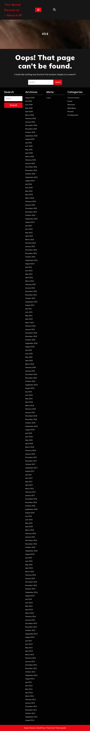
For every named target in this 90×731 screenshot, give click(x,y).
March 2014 (29, 613)
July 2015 (28, 558)
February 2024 (30, 201)
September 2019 (31, 385)
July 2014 (28, 599)
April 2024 (29, 194)
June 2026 (29, 105)
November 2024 (31, 170)
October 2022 (30, 257)
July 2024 (28, 184)
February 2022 (30, 284)
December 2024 (31, 167)
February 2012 (30, 699)
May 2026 (28, 108)
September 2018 (31, 426)
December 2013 (31, 623)
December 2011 (31, 706)
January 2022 (30, 288)
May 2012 (28, 689)
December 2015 (31, 540)
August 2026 (29, 98)
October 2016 (30, 506)
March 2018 (29, 447)
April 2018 (29, 443)
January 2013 (30, 661)
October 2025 (30, 132)
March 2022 (29, 281)
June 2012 (29, 686)
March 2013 (29, 654)
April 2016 (29, 526)
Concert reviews (73, 98)
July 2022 (28, 267)
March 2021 (29, 322)
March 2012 (29, 696)
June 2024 (29, 188)
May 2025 (28, 150)
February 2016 (30, 533)
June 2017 (29, 478)
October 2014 (30, 589)
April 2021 (29, 319)
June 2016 (29, 520)
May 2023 (28, 233)
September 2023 (31, 219)
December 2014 (31, 582)
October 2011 (30, 713)
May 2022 (28, 274)
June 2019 (29, 395)
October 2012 (30, 672)
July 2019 (28, 392)
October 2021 (30, 298)
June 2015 (29, 561)
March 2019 (29, 405)
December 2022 (31, 250)
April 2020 (29, 360)
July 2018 (28, 433)
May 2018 (28, 440)
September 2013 (31, 634)
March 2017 (29, 488)
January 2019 (30, 412)
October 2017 (30, 464)
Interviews (71, 105)
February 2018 (30, 450)
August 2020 (29, 347)
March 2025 (29, 156)
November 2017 (31, 461)
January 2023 (30, 246)
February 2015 (30, 575)
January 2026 (30, 122)
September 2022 (31, 260)
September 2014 (31, 592)
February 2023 (30, 243)
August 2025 (29, 139)
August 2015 (29, 554)
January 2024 (30, 205)
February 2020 (30, 367)
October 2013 (30, 630)
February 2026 (30, 118)
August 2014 (29, 596)
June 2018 (29, 437)
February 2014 (30, 616)
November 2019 (31, 378)
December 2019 (31, 374)
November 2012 (31, 668)
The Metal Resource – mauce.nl (13, 10)
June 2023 (29, 229)
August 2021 (29, 305)
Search (58, 82)
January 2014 (30, 620)
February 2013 (30, 658)
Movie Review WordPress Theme (38, 728)
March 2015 (29, 571)
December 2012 (31, 665)
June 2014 (29, 603)
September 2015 (31, 551)
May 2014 (28, 606)
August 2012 (29, 679)
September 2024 (31, 177)
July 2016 (28, 516)
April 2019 (29, 402)
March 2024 (29, 198)
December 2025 (31, 125)
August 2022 (29, 264)
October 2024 (30, 174)
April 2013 (29, 651)
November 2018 (31, 419)
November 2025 (31, 129)
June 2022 (29, 271)
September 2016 (31, 509)
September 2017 (31, 468)
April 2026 (29, 111)
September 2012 (31, 675)
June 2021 (29, 312)
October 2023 (30, 215)
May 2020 (28, 357)
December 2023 (31, 208)
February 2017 (30, 492)
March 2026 (29, 115)
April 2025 (29, 153)
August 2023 (29, 222)
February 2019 (30, 409)
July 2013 (28, 641)
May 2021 (28, 316)
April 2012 (29, 692)
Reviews (71, 111)
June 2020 (29, 354)
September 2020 (31, 343)
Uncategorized (73, 115)
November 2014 (31, 585)
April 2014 (29, 609)
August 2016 (29, 513)
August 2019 (29, 388)
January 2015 (30, 578)
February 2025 (30, 160)
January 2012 (30, 703)
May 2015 (28, 565)
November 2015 (31, 544)
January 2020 (30, 371)
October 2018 (30, 423)
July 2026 (28, 101)
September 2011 (31, 717)
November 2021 (31, 295)
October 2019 (30, 381)
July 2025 (28, 143)
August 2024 (29, 181)
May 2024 (28, 191)
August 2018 (29, 430)
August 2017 (29, 471)
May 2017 (28, 482)
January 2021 (30, 329)
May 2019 (28, 399)
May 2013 (28, 648)
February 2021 (30, 326)
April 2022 (29, 277)
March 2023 (29, 239)
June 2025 (29, 146)
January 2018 (30, 454)
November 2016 (31, 502)
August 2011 (29, 720)
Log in (48, 98)
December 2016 (31, 499)
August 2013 (29, 637)
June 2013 (29, 644)
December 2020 (31, 333)
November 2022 (31, 253)
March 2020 (29, 364)
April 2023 (29, 236)
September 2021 (31, 302)
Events (70, 101)
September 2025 (31, 136)
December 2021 (31, 291)
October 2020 (30, 340)
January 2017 (30, 495)
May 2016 (28, 523)
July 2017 (28, 475)
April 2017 (29, 485)
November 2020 (31, 336)
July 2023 (28, 226)
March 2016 (29, 530)
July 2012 (28, 682)
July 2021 (28, 309)
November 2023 (31, 212)
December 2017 (31, 457)
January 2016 (30, 537)
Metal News (72, 108)
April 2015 (29, 568)
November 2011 (31, 710)
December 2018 (31, 416)
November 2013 (31, 627)
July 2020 (28, 350)
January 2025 (30, 163)
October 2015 (30, 547)
